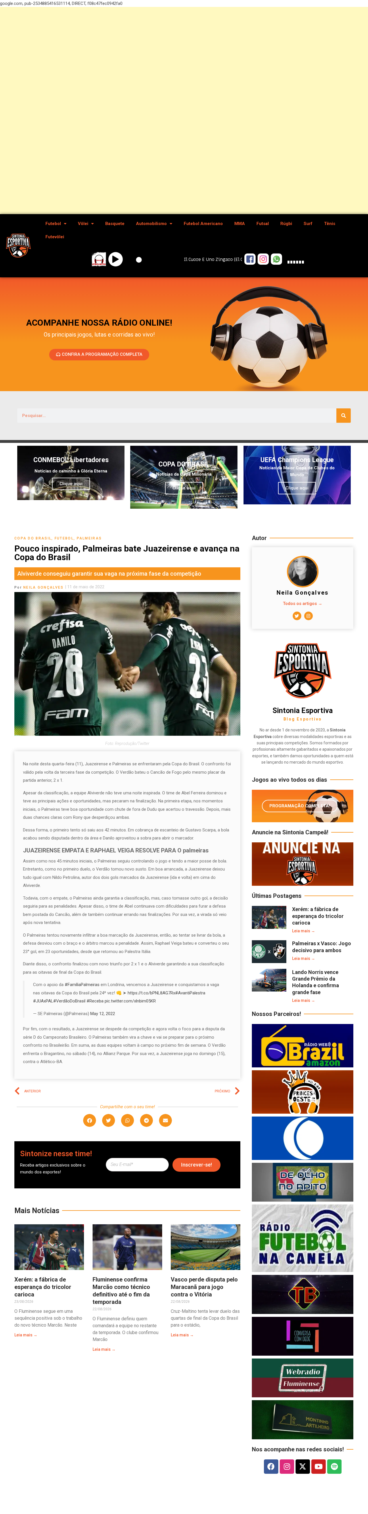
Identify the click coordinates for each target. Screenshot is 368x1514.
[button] (89, 1120)
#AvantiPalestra (190, 993)
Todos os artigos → (302, 604)
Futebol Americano (203, 223)
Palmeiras (89, 538)
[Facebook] (271, 1466)
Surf (308, 223)
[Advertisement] (172, 110)
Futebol (53, 223)
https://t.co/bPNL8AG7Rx (151, 993)
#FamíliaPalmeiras (82, 984)
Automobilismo (151, 223)
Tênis (329, 223)
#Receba (95, 1001)
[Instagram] (308, 616)
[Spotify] (334, 1466)
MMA (239, 223)
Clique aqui (71, 483)
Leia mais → (25, 1335)
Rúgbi (286, 223)
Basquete (114, 223)
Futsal (262, 223)
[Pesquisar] (343, 415)
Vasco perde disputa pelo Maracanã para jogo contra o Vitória (204, 1287)
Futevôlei (54, 236)
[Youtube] (318, 1466)
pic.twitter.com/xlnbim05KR (130, 1001)
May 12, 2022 (102, 1013)
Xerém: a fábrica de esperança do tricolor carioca (42, 1287)
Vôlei (83, 223)
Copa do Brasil (32, 538)
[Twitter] (297, 616)
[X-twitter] (303, 1466)
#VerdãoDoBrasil (69, 1001)
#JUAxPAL (43, 1001)
